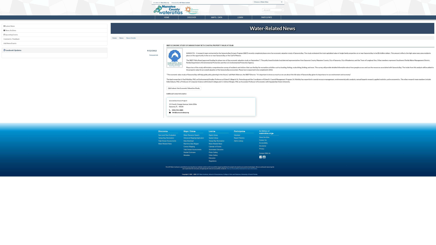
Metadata (187, 155)
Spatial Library (213, 138)
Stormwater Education (216, 149)
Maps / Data (189, 131)
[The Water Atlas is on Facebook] (260, 157)
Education (212, 158)
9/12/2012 (152, 50)
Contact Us (263, 140)
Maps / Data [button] (216, 17)
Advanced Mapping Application (194, 138)
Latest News (10, 26)
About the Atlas (264, 137)
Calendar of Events (215, 146)
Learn (211, 131)
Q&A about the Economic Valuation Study (184, 88)
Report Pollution (239, 138)
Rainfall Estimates (190, 152)
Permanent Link (153, 55)
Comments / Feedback (11, 39)
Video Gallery (213, 155)
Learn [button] (240, 17)
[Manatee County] (197, 10)
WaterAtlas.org (165, 2)
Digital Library (213, 135)
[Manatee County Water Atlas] (167, 9)
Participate (239, 131)
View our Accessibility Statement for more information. (242, 168)
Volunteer (237, 135)
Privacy (261, 149)
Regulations (213, 161)
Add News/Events (10, 43)
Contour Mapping (189, 146)
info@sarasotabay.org (180, 112)
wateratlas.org (265, 133)
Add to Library (238, 141)
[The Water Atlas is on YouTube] (264, 157)
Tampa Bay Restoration (166, 138)
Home (166, 17)
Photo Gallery (213, 152)
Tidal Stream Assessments (167, 141)
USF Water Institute (184, 2)
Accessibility (263, 143)
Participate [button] (266, 17)
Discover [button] (191, 17)
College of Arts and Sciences (232, 174)
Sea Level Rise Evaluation (167, 135)
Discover (162, 131)
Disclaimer (262, 146)
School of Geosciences (216, 174)
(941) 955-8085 (177, 110)
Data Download (188, 141)
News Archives (10, 30)
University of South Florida (249, 174)
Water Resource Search (191, 135)
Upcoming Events (11, 35)
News (121, 38)
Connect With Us (264, 153)
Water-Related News (165, 144)
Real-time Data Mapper (191, 144)
